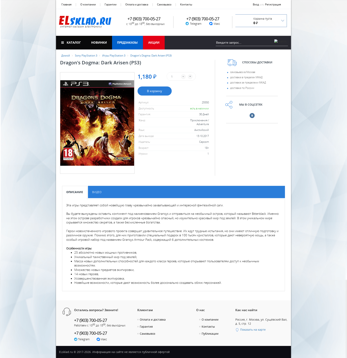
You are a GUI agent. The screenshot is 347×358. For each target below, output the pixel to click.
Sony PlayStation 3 (86, 55)
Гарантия (146, 326)
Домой (65, 55)
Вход (256, 4)
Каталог (73, 42)
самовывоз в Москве (242, 72)
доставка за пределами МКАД (248, 82)
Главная (66, 4)
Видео (97, 192)
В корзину (154, 91)
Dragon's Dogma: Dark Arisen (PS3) (151, 55)
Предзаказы (127, 42)
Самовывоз (164, 4)
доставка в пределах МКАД (246, 77)
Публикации (210, 333)
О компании (88, 4)
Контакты (186, 4)
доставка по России (242, 88)
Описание (74, 192)
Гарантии (110, 4)
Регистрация (273, 4)
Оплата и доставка (136, 4)
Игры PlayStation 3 (113, 55)
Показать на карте (252, 329)
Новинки (99, 42)
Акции (153, 42)
